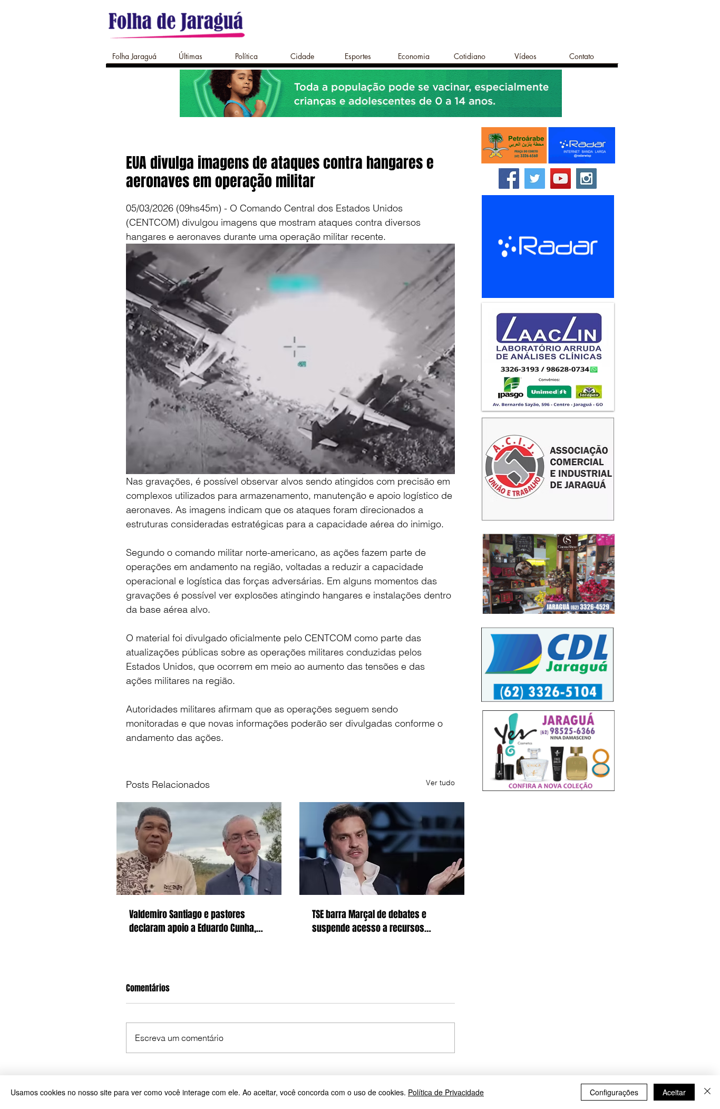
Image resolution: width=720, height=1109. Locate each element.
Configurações (614, 1092)
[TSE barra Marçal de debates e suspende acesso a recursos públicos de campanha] (381, 848)
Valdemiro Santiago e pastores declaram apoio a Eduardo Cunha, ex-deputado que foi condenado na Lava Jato (195, 921)
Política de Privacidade (446, 1092)
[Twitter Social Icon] (534, 178)
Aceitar (674, 1092)
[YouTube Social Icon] (560, 178)
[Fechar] (707, 1092)
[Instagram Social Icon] (586, 178)
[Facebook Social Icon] (509, 178)
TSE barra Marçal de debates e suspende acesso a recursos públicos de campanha (369, 921)
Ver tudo (440, 782)
